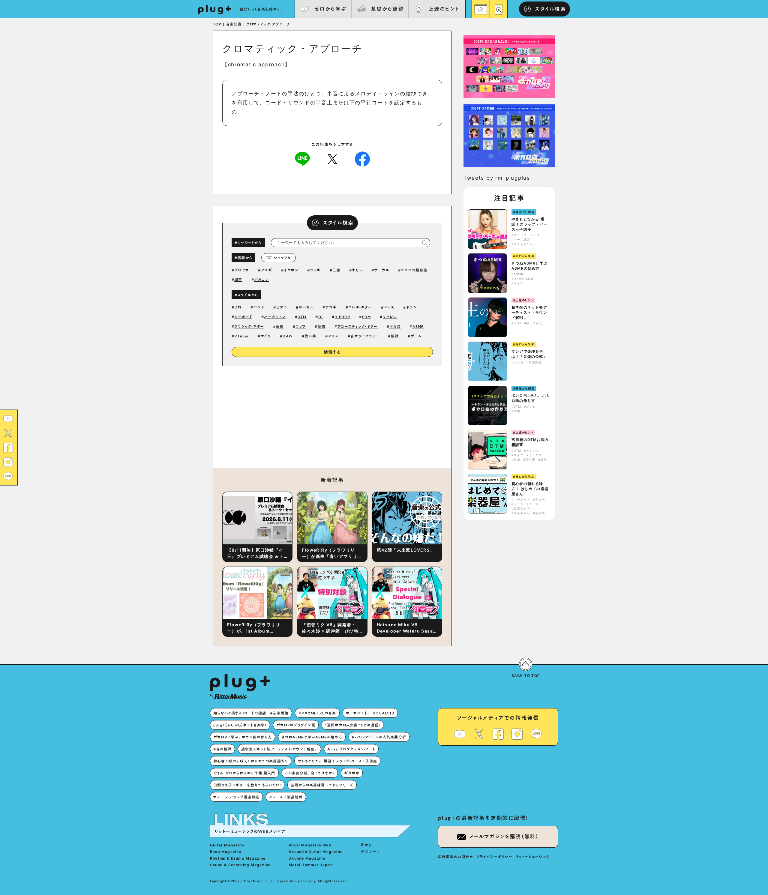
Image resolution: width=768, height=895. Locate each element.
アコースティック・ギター (357, 326)
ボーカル (381, 270)
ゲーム (416, 336)
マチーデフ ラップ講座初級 (236, 797)
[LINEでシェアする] (302, 159)
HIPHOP (342, 317)
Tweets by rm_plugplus (497, 178)
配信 (322, 326)
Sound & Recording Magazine (240, 865)
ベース (389, 307)
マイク (266, 336)
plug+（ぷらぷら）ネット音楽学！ (240, 725)
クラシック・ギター (249, 326)
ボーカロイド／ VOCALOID (370, 713)
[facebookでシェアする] (362, 159)
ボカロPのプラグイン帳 (295, 725)
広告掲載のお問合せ (455, 856)
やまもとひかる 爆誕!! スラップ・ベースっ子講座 (530, 224)
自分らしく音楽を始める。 (261, 9)
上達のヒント (443, 8)
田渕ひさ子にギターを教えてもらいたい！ (247, 785)
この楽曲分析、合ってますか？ (310, 773)
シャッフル (282, 257)
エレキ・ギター (360, 307)
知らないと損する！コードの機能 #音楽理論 (251, 713)
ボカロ (395, 326)
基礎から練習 (387, 8)
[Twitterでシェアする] (332, 159)
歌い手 (310, 336)
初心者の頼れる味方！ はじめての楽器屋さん (530, 488)
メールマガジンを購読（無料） (504, 836)
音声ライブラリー (364, 336)
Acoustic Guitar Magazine (316, 851)
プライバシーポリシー (494, 856)
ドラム (411, 307)
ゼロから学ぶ (330, 8)
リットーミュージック (532, 856)
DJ (320, 317)
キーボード (243, 317)
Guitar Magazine (227, 845)
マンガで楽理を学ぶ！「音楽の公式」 (529, 354)
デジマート (370, 851)
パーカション (275, 317)
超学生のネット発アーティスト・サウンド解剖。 (529, 312)
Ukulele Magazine (307, 858)
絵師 (395, 336)
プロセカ (241, 270)
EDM (366, 317)
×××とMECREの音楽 (317, 713)
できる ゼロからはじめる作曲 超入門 (244, 773)
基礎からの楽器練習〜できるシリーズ (322, 785)
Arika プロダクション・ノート (351, 749)
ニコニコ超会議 (414, 270)
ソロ (237, 307)
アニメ (333, 336)
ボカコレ (261, 279)
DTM (302, 317)
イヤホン (291, 270)
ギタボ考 (351, 773)
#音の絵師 (222, 749)
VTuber (241, 336)
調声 (238, 279)
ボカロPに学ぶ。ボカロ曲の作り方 (531, 398)
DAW (288, 336)
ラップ (301, 326)
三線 (336, 270)
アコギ (266, 270)
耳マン (367, 845)
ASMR (418, 326)
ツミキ (315, 270)
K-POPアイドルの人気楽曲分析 (379, 737)
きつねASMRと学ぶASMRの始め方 (530, 266)
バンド (259, 307)
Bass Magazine (226, 851)
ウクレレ (389, 317)
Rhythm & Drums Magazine (238, 858)
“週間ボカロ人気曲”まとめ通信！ (352, 725)
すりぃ (357, 270)
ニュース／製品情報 (286, 797)
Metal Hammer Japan (311, 865)
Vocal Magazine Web (310, 845)
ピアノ (281, 307)
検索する (332, 352)
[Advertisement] (382, 415)
